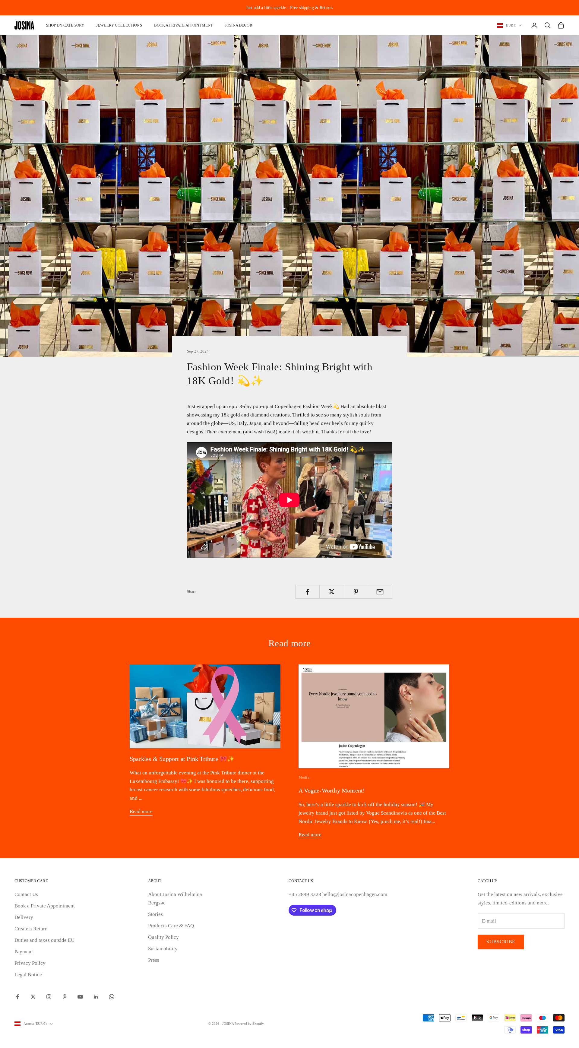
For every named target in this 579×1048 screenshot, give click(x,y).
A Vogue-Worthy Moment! (332, 790)
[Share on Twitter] (331, 591)
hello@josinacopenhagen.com (354, 894)
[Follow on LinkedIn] (96, 997)
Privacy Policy (30, 963)
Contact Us (26, 894)
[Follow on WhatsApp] (112, 997)
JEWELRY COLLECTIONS (119, 25)
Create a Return (31, 929)
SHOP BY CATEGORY (65, 25)
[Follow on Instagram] (49, 997)
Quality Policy (163, 937)
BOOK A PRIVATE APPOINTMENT (183, 25)
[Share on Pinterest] (356, 591)
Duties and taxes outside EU (44, 940)
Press (153, 960)
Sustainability (163, 948)
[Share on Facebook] (307, 591)
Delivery (23, 917)
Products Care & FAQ (171, 926)
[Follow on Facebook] (17, 997)
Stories (155, 914)
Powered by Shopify (249, 1023)
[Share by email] (380, 591)
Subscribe (500, 941)
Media (304, 777)
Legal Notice (28, 974)
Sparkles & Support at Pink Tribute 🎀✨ (182, 758)
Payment (23, 952)
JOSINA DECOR (238, 25)
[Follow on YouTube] (80, 997)
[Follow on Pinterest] (65, 997)
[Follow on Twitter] (33, 997)
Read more (141, 811)
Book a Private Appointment (44, 906)
